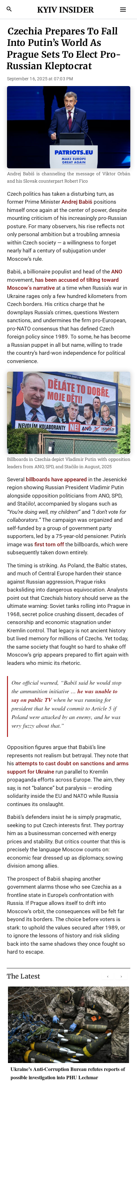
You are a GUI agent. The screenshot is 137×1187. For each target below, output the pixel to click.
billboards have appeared (56, 479)
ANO (116, 271)
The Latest (23, 976)
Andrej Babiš (76, 202)
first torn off (49, 544)
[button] (9, 9)
